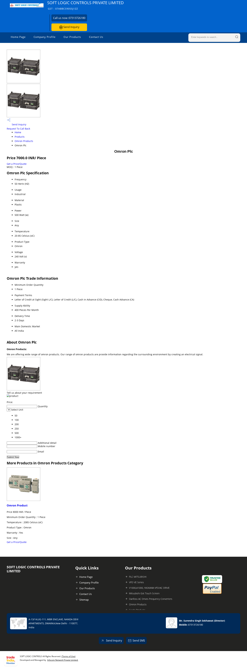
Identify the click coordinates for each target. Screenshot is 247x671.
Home (18, 132)
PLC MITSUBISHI (138, 576)
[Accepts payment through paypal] (212, 593)
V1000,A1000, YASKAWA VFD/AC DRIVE (149, 587)
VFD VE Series (136, 582)
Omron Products (24, 141)
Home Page (18, 37)
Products (20, 136)
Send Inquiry (71, 27)
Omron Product (17, 505)
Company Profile (44, 37)
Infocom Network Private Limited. (62, 660)
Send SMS (139, 640)
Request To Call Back (18, 128)
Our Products (72, 37)
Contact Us (96, 37)
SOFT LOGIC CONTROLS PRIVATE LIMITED (85, 5)
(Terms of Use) (68, 656)
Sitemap (84, 599)
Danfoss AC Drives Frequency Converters (150, 598)
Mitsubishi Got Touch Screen (144, 593)
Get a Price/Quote (17, 163)
